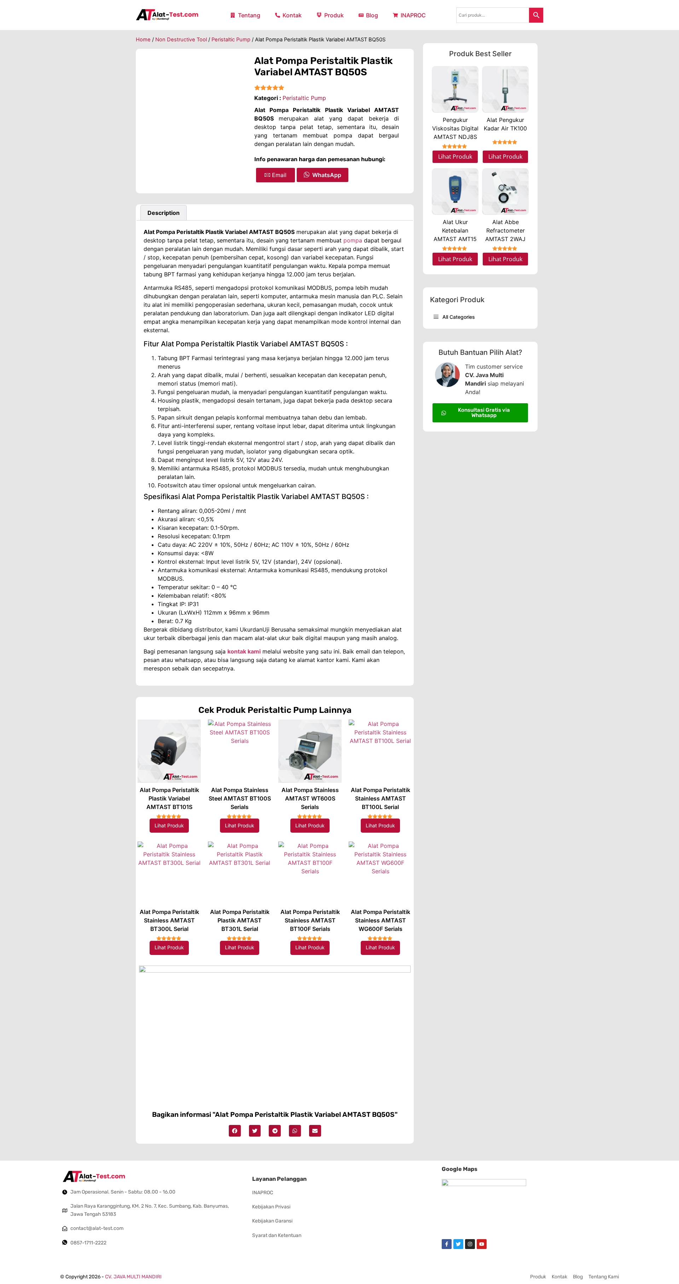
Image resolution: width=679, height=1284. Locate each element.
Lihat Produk (169, 825)
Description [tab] (163, 212)
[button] (235, 1131)
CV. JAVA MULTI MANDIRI (133, 1277)
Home (143, 39)
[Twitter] (458, 1244)
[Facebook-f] (447, 1244)
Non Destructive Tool (181, 39)
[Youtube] (482, 1244)
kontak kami (244, 651)
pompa (352, 240)
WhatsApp (326, 174)
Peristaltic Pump (230, 39)
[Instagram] (470, 1244)
